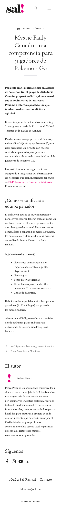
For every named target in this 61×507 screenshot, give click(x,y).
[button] (35, 8)
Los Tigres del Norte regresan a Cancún (32, 346)
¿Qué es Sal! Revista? (22, 479)
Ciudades (25, 28)
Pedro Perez (24, 378)
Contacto (46, 479)
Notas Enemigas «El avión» (25, 351)
